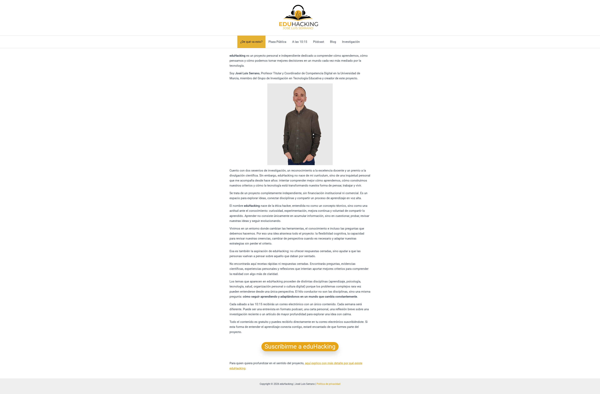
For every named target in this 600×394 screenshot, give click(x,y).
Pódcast (318, 42)
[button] (300, 346)
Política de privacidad (328, 383)
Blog (333, 42)
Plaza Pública (277, 42)
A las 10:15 (299, 42)
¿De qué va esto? (251, 42)
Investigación (351, 42)
